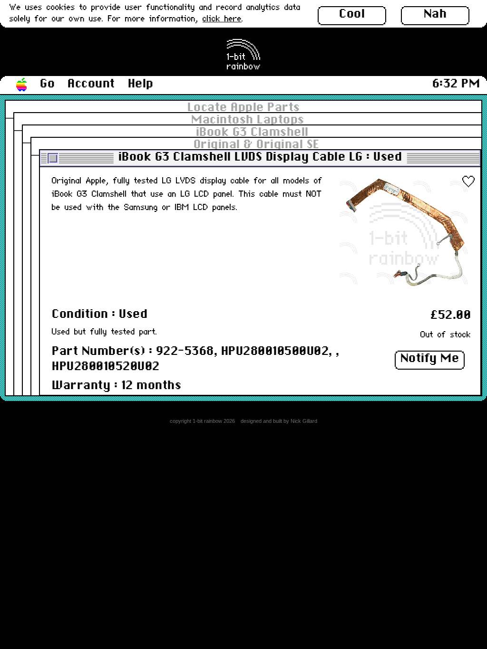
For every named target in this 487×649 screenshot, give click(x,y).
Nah (435, 14)
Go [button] (47, 84)
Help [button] (141, 84)
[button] (22, 85)
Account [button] (91, 84)
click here (222, 19)
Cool (352, 14)
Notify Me (429, 359)
